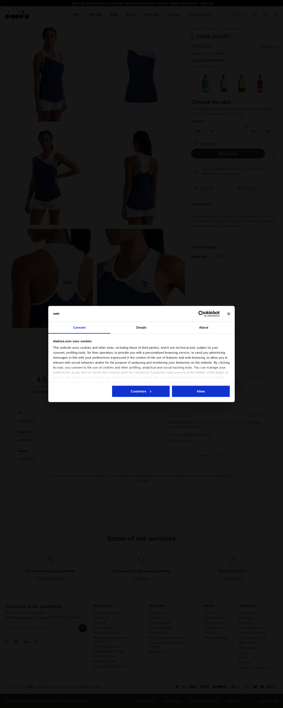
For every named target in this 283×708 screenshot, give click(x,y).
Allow (201, 391)
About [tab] (203, 327)
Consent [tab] (79, 327)
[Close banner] (228, 313)
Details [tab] (141, 327)
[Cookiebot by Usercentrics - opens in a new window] (201, 314)
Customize (138, 391)
